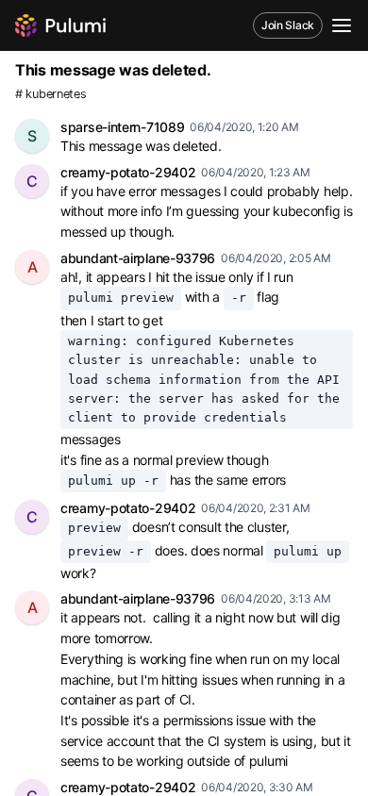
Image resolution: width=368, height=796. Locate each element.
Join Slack (287, 25)
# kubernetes (50, 94)
